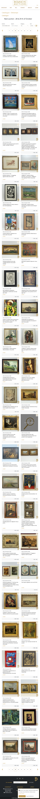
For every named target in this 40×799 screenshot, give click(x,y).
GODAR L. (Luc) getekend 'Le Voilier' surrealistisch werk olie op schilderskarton (10, 56)
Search (12, 23)
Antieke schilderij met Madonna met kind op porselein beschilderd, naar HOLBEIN (29, 729)
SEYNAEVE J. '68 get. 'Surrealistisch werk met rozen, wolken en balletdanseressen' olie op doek (10, 115)
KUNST (4, 59)
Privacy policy (21, 793)
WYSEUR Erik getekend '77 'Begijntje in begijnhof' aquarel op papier (28, 554)
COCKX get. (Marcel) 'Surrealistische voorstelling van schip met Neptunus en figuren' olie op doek (10, 730)
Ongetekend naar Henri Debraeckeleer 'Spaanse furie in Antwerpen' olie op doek (10, 465)
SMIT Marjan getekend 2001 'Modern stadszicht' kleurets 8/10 (9, 85)
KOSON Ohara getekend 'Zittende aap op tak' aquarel (29, 234)
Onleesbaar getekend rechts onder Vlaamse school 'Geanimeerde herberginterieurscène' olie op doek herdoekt (9, 436)
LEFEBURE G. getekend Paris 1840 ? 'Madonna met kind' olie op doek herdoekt (10, 613)
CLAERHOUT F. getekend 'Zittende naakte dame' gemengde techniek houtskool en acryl (29, 350)
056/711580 (8, 791)
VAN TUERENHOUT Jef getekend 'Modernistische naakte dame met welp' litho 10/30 (10, 291)
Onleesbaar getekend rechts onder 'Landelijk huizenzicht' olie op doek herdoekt (9, 262)
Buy (11, 7)
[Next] (37, 31)
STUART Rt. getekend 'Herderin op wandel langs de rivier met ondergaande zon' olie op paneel (29, 86)
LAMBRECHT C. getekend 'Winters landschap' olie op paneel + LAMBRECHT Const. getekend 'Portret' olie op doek (29, 176)
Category (22, 23)
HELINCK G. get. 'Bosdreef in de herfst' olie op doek (29, 642)
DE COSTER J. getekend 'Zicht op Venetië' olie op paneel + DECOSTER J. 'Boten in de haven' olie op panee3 (29, 466)
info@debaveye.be (8, 792)
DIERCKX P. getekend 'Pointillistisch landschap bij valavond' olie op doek (9, 494)
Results (30, 7)
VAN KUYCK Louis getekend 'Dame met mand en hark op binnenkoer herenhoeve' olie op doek (10, 643)
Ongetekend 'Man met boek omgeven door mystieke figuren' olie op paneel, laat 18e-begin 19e (29, 291)
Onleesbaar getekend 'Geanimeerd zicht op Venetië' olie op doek (29, 407)
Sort (31, 23)
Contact (22, 7)
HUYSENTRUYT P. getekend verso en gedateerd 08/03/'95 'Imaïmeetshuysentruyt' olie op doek (9, 672)
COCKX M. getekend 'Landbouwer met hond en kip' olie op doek (9, 234)
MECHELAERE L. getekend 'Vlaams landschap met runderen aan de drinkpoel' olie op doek (29, 206)
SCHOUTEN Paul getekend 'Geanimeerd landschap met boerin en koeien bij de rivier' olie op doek (29, 614)
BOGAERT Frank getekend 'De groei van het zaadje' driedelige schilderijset (10, 144)
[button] (17, 779)
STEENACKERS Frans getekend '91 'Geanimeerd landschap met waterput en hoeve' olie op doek (29, 321)
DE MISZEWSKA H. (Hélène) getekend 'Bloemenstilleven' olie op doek (9, 349)
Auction (3, 23)
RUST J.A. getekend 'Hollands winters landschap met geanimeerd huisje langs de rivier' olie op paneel (10, 554)
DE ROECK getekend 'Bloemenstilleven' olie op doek (29, 494)
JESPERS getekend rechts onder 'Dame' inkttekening (28, 671)
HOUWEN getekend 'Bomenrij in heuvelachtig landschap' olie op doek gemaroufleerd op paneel (9, 379)
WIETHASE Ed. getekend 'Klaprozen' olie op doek (29, 262)
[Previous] (2, 31)
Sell (16, 7)
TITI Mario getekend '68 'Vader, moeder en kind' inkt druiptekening (10, 205)
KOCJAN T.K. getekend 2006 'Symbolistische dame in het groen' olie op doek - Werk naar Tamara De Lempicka (10, 321)
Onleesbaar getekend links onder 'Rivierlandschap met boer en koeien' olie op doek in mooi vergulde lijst (29, 436)
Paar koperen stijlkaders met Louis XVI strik (29, 582)
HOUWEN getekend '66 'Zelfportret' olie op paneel (10, 522)
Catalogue (4, 7)
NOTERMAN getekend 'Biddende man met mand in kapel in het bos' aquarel (10, 407)
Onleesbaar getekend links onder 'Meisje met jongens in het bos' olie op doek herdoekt (29, 56)
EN (37, 5)
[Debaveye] (20, 3)
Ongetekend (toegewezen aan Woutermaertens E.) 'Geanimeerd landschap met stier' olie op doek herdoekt (10, 701)
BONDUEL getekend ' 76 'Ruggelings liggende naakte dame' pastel (9, 176)
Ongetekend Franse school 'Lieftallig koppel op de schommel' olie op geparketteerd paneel (28, 379)
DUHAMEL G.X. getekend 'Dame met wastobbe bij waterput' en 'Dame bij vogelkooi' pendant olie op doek (28, 701)
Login (36, 7)
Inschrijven (31, 782)
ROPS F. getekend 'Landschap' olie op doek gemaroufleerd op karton (10, 758)
